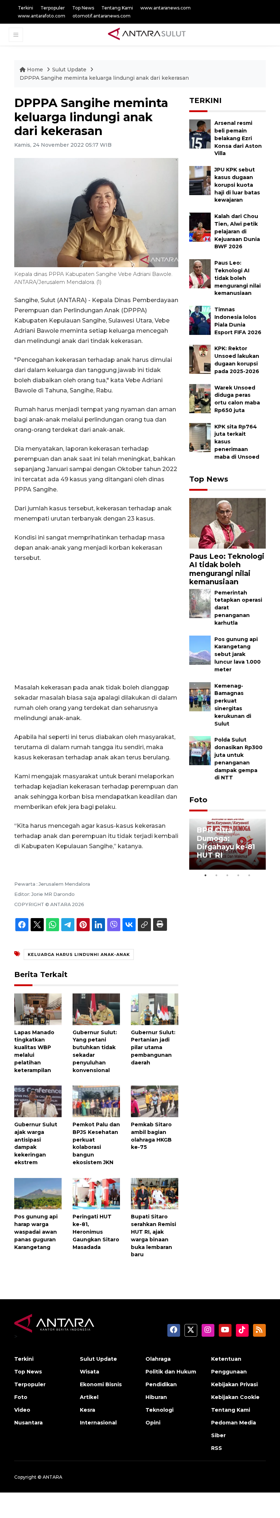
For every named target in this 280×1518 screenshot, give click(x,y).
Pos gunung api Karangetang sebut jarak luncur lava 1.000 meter (237, 654)
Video (22, 1410)
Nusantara (28, 1422)
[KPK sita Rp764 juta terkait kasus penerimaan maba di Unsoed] (200, 437)
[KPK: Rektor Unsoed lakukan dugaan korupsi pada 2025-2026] (200, 359)
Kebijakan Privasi (234, 1384)
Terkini (25, 8)
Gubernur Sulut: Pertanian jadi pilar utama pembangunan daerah (153, 1047)
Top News (83, 8)
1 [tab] (205, 875)
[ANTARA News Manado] (147, 34)
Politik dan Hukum (170, 1371)
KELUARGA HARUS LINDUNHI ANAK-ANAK (79, 954)
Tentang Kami (117, 8)
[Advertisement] (96, 623)
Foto (198, 799)
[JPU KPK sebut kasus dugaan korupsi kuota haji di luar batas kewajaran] (200, 180)
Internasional (98, 1422)
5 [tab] (249, 875)
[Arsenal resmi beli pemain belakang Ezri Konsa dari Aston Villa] (200, 133)
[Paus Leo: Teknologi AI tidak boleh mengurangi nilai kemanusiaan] (200, 273)
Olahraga (158, 1359)
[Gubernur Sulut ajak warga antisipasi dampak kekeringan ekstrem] (38, 1101)
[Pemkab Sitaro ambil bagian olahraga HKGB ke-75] (154, 1101)
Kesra (87, 1410)
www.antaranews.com (165, 8)
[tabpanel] (227, 844)
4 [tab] (238, 875)
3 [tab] (227, 875)
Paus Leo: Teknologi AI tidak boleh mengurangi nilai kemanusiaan (237, 278)
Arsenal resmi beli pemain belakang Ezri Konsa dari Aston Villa (238, 138)
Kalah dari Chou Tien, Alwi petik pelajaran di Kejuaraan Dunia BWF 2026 (237, 231)
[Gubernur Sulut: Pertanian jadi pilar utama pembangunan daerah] (154, 1008)
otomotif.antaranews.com (102, 16)
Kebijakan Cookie (235, 1397)
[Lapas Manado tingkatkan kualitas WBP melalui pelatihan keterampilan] (38, 1008)
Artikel (89, 1397)
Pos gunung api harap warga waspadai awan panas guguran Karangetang (36, 1231)
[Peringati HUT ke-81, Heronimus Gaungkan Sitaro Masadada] (96, 1193)
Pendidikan (161, 1384)
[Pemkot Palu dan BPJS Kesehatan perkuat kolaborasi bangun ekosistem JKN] (96, 1101)
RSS (216, 1448)
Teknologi (159, 1410)
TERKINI (205, 100)
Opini (152, 1422)
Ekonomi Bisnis (101, 1384)
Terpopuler (52, 8)
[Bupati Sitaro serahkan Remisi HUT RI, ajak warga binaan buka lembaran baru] (154, 1193)
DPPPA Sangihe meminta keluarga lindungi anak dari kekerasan (104, 78)
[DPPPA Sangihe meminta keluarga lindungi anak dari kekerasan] (227, 522)
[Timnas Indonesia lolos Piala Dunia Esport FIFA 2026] (200, 319)
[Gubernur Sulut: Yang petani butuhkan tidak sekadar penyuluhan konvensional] (96, 1008)
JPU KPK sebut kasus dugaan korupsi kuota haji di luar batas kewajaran (237, 184)
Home (35, 69)
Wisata (89, 1371)
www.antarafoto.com (41, 16)
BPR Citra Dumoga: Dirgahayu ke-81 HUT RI (226, 842)
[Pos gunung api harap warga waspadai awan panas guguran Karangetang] (38, 1193)
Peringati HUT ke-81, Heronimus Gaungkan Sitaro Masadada (96, 1231)
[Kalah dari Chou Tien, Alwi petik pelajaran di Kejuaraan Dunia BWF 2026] (200, 226)
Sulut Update (70, 69)
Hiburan (156, 1397)
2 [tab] (216, 875)
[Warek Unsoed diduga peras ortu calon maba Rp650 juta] (200, 398)
